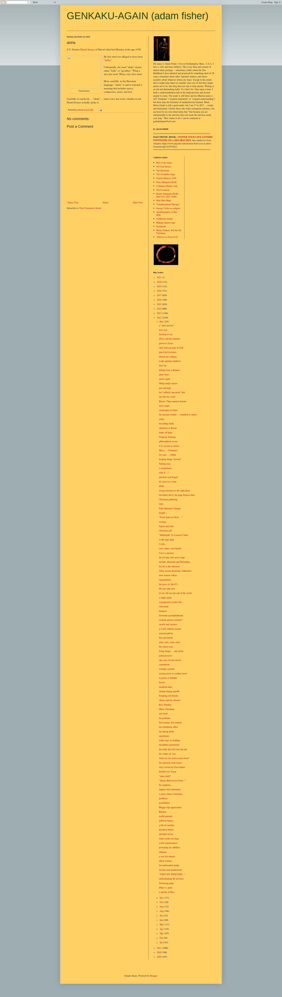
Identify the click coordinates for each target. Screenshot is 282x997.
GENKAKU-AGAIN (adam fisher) (138, 15)
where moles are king (169, 838)
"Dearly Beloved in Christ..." (172, 780)
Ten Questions (162, 170)
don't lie (162, 365)
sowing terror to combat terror (173, 673)
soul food (163, 713)
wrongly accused (166, 668)
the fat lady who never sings (172, 557)
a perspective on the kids (170, 602)
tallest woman (165, 860)
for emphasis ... (166, 784)
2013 (159, 313)
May (162, 924)
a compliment (165, 468)
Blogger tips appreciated (170, 807)
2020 (159, 281)
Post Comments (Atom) (90, 208)
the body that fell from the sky (173, 749)
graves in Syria (166, 343)
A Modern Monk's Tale (167, 185)
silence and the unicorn (169, 700)
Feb (162, 937)
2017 (159, 295)
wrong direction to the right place (174, 490)
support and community (170, 789)
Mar (162, 933)
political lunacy (166, 820)
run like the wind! (167, 396)
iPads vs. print (165, 887)
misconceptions (166, 633)
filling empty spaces (168, 383)
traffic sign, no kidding (169, 740)
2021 (159, 277)
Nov (162, 897)
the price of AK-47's (168, 584)
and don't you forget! (168, 477)
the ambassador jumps (169, 865)
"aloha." (108, 60)
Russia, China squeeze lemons (172, 401)
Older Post (138, 202)
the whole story (166, 646)
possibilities (164, 802)
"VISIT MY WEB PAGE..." (172, 874)
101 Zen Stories (163, 166)
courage (162, 521)
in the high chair (166, 539)
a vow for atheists (167, 856)
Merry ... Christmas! (168, 450)
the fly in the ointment (169, 566)
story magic (164, 405)
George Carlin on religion (168, 208)
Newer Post (73, 202)
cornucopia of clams (168, 410)
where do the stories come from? (174, 758)
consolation (164, 664)
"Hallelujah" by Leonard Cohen (173, 535)
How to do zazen (164, 162)
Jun (161, 919)
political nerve (165, 655)
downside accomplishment (171, 615)
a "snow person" (166, 325)
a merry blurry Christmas (170, 793)
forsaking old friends (168, 695)
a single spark (165, 597)
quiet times (164, 374)
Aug (162, 910)
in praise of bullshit (168, 677)
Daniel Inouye (87, 49)
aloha (161, 485)
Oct (162, 902)
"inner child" (165, 776)
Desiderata (161, 226)
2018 (159, 290)
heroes (162, 682)
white (161, 419)
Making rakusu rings (165, 222)
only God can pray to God (171, 347)
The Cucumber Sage (165, 174)
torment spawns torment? (170, 619)
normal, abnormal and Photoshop (174, 561)
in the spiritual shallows (170, 361)
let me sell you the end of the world (175, 593)
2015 (159, 304)
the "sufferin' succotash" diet (172, 392)
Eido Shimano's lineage (170, 508)
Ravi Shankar (165, 704)
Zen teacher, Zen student (170, 722)
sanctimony (164, 735)
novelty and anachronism (170, 869)
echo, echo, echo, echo (169, 642)
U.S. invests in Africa (169, 445)
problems (163, 798)
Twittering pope (166, 883)
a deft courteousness (168, 842)
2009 (159, 956)
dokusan (162, 851)
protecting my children (169, 847)
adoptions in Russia (168, 427)
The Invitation (162, 189)
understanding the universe (171, 878)
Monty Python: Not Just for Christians (168, 232)
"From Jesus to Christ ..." (170, 517)
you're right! (164, 378)
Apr (162, 928)
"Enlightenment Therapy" (168, 204)
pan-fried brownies (167, 352)
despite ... (163, 512)
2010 (159, 952)
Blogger (153, 975)
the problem (164, 718)
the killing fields (166, 423)
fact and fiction (166, 637)
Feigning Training (167, 436)
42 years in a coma (167, 481)
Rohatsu (162, 811)
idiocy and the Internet (169, 338)
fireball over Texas (167, 771)
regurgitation (165, 579)
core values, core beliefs (170, 548)
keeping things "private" (170, 459)
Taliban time (165, 463)
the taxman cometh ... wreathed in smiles (178, 414)
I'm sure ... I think (167, 454)
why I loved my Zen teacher (172, 767)
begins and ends (166, 526)
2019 (159, 286)
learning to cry (165, 334)
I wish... (163, 543)
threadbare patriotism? (169, 744)
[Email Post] (100, 109)
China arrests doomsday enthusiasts (175, 570)
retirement (163, 606)
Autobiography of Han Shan (166, 213)
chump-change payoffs (169, 691)
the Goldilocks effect (168, 726)
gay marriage (165, 387)
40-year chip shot (167, 588)
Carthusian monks (164, 218)
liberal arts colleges (168, 356)
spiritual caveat (166, 833)
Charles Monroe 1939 (166, 178)
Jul (161, 915)
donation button (166, 829)
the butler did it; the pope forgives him (177, 494)
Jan (161, 942)
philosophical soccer (168, 441)
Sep (162, 906)
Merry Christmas (166, 709)
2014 (159, 308)
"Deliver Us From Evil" (167, 237)
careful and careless (168, 624)
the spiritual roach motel (170, 762)
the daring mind (166, 731)
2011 (159, 947)
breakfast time (165, 686)
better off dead (165, 432)
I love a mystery (166, 552)
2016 (159, 299)
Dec (162, 321)
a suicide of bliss (166, 892)
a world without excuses (170, 628)
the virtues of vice (167, 753)
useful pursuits (165, 816)
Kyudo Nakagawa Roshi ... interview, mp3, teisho (168, 195)
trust (161, 503)
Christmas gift (165, 530)
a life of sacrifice (166, 825)
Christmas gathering (168, 499)
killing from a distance (169, 370)
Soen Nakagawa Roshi (166, 182)
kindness (163, 611)
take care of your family (170, 660)
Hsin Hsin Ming (163, 200)
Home (105, 202)
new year (163, 329)
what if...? (163, 472)
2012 (159, 317)
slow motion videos (168, 575)
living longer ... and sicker (171, 651)
